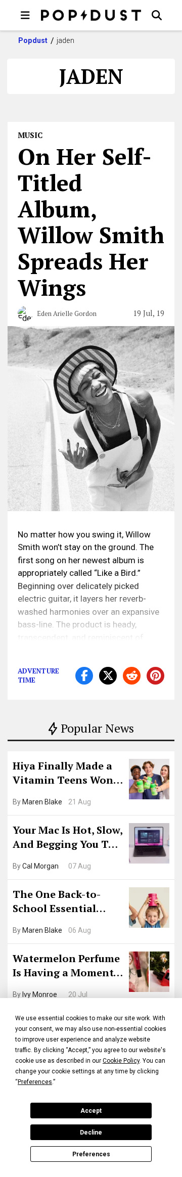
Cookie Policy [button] (121, 1060)
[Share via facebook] (84, 676)
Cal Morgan (40, 866)
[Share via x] (108, 676)
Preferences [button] (35, 1081)
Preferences (91, 1154)
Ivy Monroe (39, 994)
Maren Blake (42, 802)
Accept (91, 1110)
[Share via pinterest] (155, 676)
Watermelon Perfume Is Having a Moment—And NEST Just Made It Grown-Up (67, 967)
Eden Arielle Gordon (67, 313)
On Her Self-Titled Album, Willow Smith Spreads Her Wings (91, 221)
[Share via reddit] (132, 676)
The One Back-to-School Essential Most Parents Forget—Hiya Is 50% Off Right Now (64, 902)
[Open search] (157, 15)
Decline (91, 1132)
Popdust (33, 40)
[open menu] (25, 15)
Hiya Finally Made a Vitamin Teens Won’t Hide (67, 774)
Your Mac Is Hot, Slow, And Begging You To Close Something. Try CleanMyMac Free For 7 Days (67, 838)
